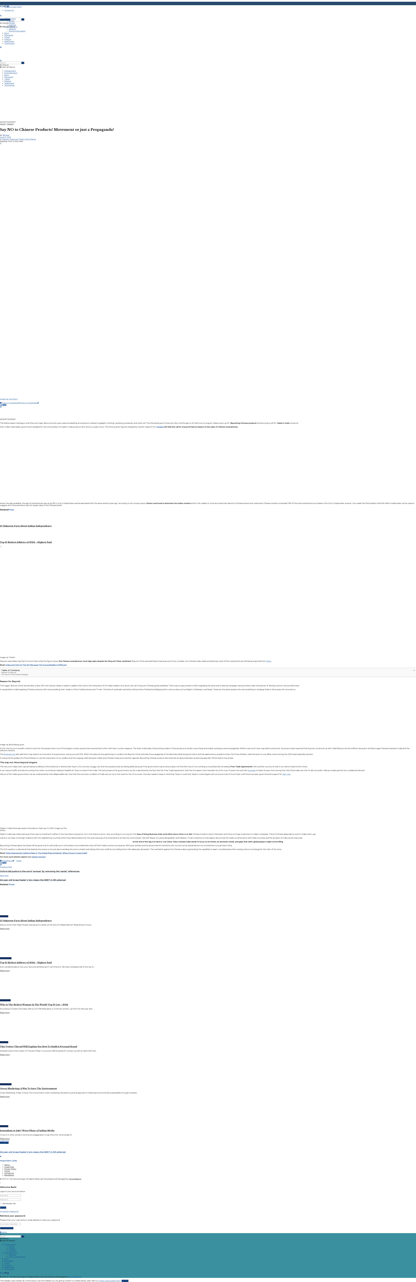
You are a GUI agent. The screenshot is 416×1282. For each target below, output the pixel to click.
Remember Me (9, 1204)
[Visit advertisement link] (65, 120)
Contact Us (9, 1173)
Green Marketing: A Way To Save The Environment (28, 1088)
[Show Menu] (1, 47)
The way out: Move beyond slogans (15, 674)
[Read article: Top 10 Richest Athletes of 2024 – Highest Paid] (208, 534)
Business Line (9, 754)
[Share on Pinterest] (2, 405)
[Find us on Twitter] (5, 6)
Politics (22, 139)
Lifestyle (12, 29)
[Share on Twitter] (39, 403)
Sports (11, 21)
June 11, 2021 (5, 137)
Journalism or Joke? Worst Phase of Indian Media (27, 1130)
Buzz (6, 33)
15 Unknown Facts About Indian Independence (26, 526)
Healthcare (9, 41)
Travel (7, 37)
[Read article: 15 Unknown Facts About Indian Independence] (208, 518)
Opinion (10, 124)
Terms (7, 1171)
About (7, 1165)
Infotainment (10, 19)
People (12, 23)
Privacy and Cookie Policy (110, 1281)
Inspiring (12, 25)
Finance (7, 39)
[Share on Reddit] (5, 405)
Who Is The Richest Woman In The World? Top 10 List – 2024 (34, 1004)
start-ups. (286, 774)
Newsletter (9, 1175)
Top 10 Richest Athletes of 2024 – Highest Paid (26, 542)
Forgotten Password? (9, 1211)
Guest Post (9, 1167)
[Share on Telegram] (4, 405)
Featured (14, 139)
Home (2, 124)
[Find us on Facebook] (0, 6)
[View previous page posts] (0, 547)
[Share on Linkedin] (1, 405)
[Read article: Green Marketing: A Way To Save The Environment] (208, 1069)
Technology (9, 43)
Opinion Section (38, 857)
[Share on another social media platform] (1, 407)
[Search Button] (22, 19)
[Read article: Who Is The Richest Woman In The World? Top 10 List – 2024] (208, 985)
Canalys (160, 427)
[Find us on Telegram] (8, 6)
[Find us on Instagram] (2, 6)
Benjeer (6, 135)
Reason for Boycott (8, 673)
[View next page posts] (1, 547)
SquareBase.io (75, 1179)
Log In (4, 1232)
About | (8, 3)
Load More (4, 1141)
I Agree (125, 1281)
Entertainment (10, 27)
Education (8, 35)
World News (30, 139)
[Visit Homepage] (16, 18)
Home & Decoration (17, 31)
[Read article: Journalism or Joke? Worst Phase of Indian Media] (208, 1111)
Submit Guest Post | (13, 7)
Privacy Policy (10, 1169)
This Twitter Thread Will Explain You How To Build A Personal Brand (38, 1046)
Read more (5, 929)
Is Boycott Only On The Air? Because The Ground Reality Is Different (36, 665)
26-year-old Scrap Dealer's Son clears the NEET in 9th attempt (33, 1152)
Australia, (252, 770)
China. (268, 661)
